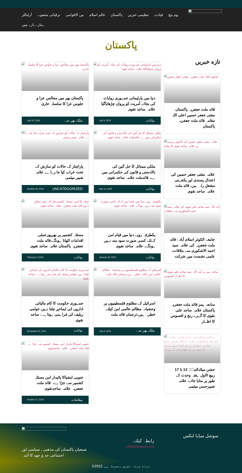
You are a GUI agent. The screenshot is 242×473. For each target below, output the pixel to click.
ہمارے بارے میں (46, 15)
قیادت (169, 15)
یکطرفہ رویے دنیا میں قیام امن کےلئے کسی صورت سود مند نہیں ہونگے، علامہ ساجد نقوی (129, 230)
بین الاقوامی (103, 15)
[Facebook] (26, 6)
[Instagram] (202, 436)
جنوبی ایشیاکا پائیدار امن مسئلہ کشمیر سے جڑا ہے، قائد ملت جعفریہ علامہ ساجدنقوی (58, 372)
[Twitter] (36, 6)
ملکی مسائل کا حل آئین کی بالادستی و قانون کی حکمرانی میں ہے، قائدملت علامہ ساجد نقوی (128, 162)
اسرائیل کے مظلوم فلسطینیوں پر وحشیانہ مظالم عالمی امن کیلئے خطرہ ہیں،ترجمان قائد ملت (129, 298)
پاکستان (136, 15)
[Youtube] (47, 6)
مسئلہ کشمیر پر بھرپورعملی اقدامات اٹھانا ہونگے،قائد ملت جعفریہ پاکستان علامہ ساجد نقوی (56, 230)
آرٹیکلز (64, 15)
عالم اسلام (121, 15)
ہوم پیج (180, 15)
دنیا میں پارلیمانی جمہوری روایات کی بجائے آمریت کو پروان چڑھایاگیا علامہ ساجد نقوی (128, 93)
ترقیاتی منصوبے (81, 15)
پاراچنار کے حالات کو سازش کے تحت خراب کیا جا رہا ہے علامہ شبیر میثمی (59, 162)
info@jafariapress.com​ (140, 436)
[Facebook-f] (178, 436)
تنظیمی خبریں (153, 15)
